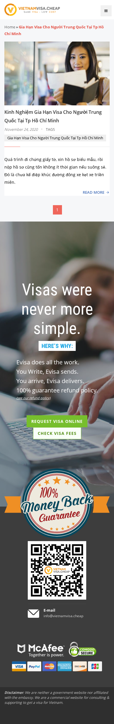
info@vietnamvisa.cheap (63, 615)
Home (9, 27)
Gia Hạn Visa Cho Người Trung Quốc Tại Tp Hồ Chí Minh (55, 137)
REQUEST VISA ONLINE (57, 421)
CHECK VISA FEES (57, 433)
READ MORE (93, 192)
